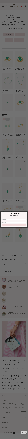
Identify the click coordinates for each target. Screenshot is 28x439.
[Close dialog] (26, 213)
